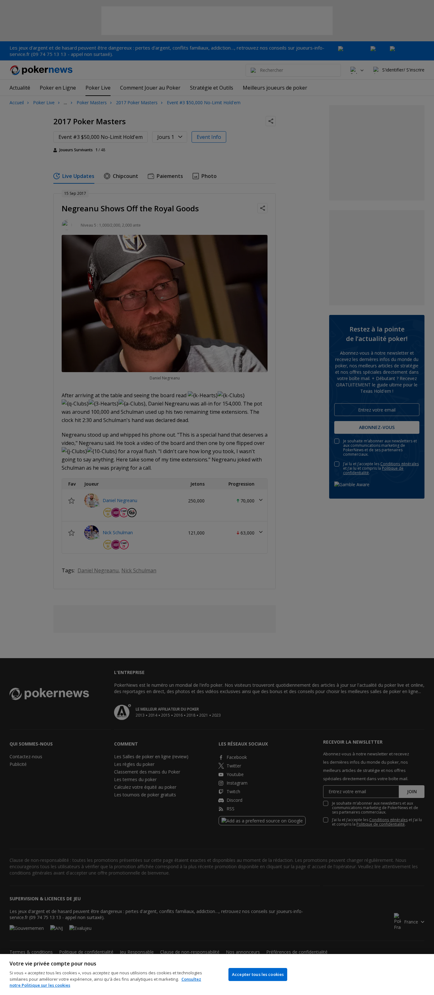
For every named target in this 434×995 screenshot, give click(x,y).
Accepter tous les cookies (258, 974)
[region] (217, 974)
